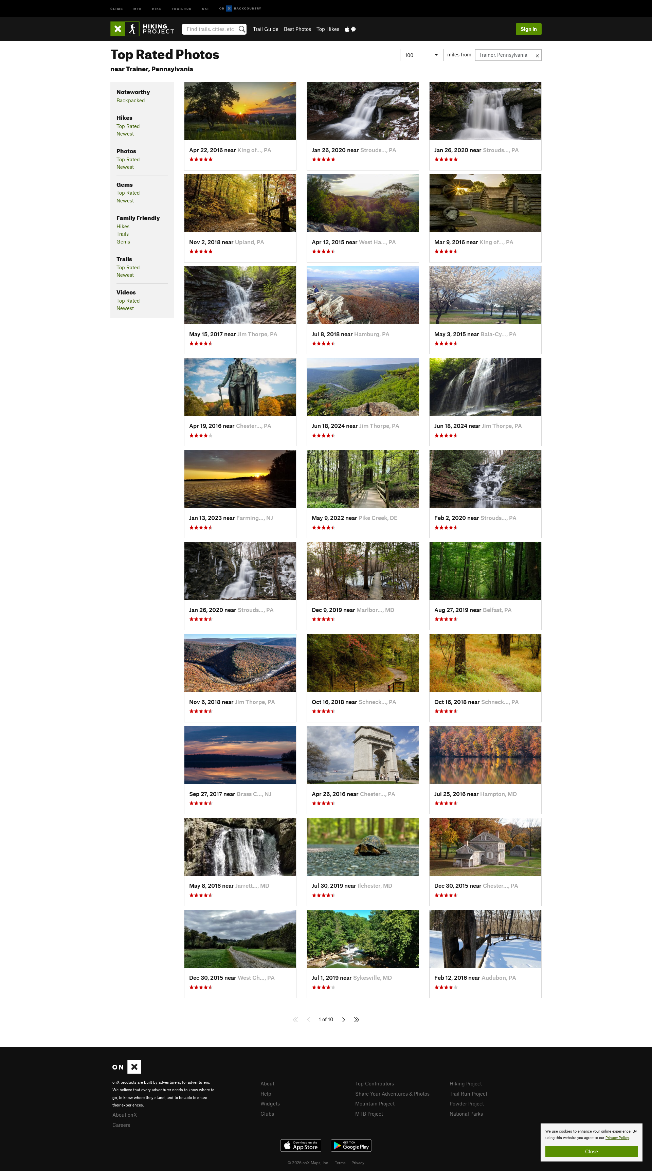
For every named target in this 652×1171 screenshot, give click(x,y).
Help (265, 1094)
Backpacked (130, 100)
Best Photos (297, 29)
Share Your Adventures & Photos (392, 1094)
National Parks (466, 1114)
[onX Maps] (126, 1072)
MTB (137, 8)
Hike (157, 8)
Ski (205, 8)
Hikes (122, 226)
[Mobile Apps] (350, 29)
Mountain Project (375, 1103)
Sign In (529, 29)
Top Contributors (374, 1083)
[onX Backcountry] (240, 8)
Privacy (357, 1162)
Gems (123, 241)
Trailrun (182, 8)
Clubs (267, 1114)
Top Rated (128, 126)
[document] (591, 1142)
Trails (122, 234)
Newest (125, 133)
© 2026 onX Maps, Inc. (308, 1162)
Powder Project (467, 1103)
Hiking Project (466, 1083)
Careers (121, 1125)
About (267, 1083)
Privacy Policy (617, 1138)
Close (591, 1151)
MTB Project (369, 1114)
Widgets (270, 1103)
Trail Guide (265, 29)
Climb (116, 8)
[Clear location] (537, 55)
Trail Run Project (468, 1094)
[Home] (145, 28)
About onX (124, 1115)
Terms (340, 1162)
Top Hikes (327, 29)
